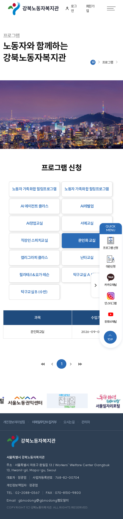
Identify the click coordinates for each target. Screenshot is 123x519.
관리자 (86, 422)
